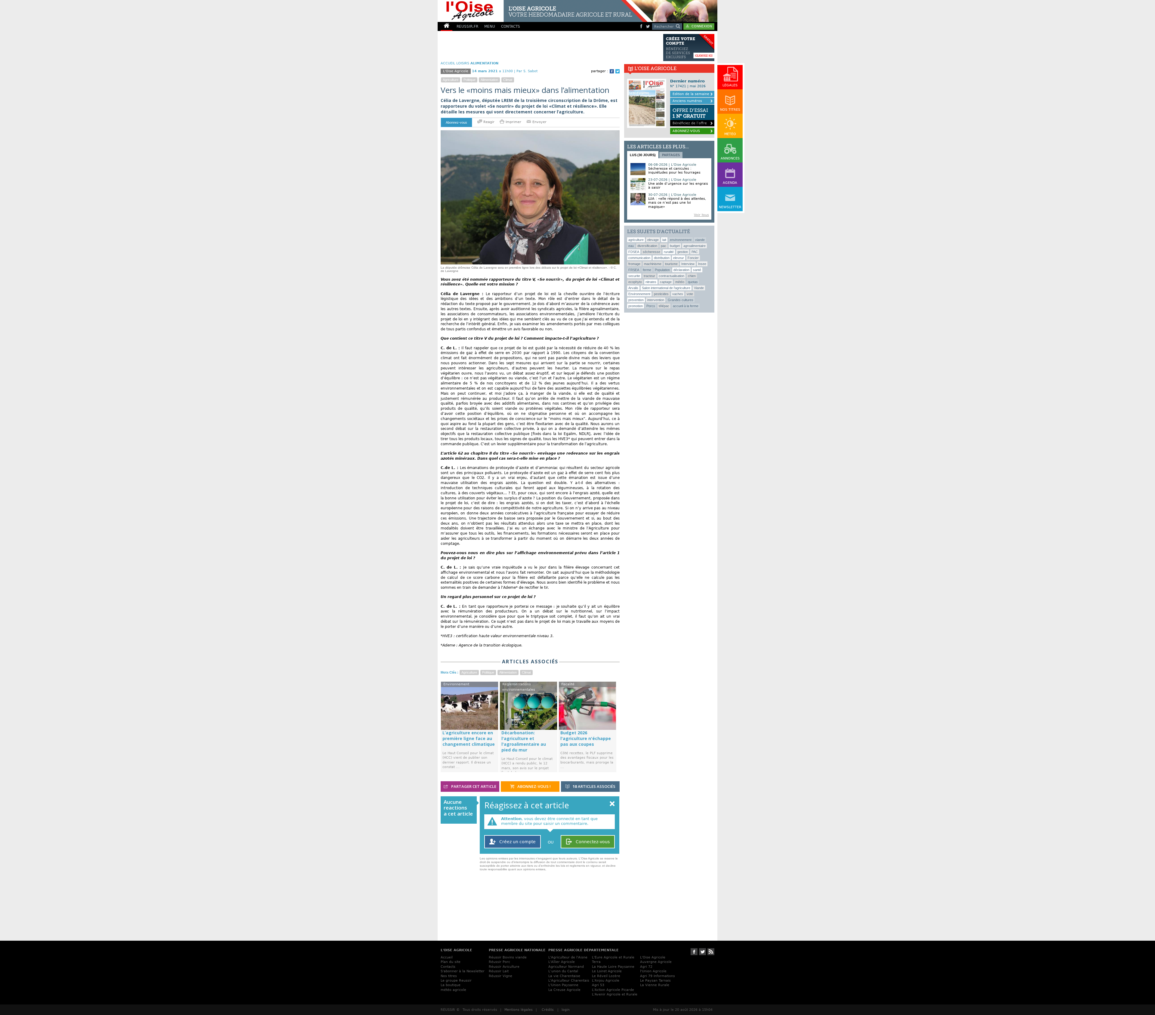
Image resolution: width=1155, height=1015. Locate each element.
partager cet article (473, 786)
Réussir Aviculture (504, 967)
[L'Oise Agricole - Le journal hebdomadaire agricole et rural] (543, 11)
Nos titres (449, 976)
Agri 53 (598, 985)
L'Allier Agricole (561, 962)
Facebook (612, 71)
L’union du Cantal (563, 971)
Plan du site (450, 962)
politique (470, 80)
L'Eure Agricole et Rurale (613, 957)
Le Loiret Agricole (607, 971)
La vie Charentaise (564, 976)
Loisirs (462, 63)
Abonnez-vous (456, 122)
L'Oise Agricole (652, 957)
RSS (710, 951)
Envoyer (539, 122)
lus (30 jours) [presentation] (643, 155)
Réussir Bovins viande (508, 957)
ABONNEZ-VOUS (686, 131)
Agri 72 (646, 967)
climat (507, 80)
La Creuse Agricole (564, 990)
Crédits (548, 1010)
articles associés (594, 786)
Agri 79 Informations (657, 976)
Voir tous (701, 215)
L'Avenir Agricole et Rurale (614, 994)
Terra (596, 962)
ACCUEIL (448, 63)
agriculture (450, 80)
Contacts (448, 967)
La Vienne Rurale (654, 985)
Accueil (447, 957)
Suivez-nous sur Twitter (702, 951)
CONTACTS (510, 26)
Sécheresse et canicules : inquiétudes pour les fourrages (674, 170)
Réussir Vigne (500, 976)
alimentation (489, 80)
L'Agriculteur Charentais (568, 981)
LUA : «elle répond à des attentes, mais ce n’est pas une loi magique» (677, 202)
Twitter (617, 71)
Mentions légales (518, 1010)
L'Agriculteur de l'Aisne (567, 957)
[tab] (642, 154)
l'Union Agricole (653, 971)
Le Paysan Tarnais (655, 981)
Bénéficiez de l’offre (690, 116)
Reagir (488, 122)
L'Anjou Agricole (605, 981)
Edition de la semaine (691, 94)
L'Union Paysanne (563, 985)
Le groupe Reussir (456, 981)
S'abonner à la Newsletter (463, 971)
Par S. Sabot (526, 71)
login (566, 1010)
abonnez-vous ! (533, 786)
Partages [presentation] (671, 155)
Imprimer (513, 122)
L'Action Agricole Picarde (613, 990)
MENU (489, 26)
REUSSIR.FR (467, 26)
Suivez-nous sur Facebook (694, 951)
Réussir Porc (499, 962)
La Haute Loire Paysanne (613, 967)
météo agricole (453, 990)
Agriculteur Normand (566, 967)
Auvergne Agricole (656, 962)
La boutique (450, 985)
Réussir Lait (499, 971)
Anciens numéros (687, 101)
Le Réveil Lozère (606, 976)
